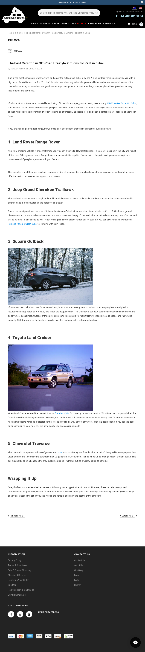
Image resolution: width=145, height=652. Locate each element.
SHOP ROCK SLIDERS (72, 2)
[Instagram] (20, 614)
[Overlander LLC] (134, 8)
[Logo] (16, 15)
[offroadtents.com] (140, 8)
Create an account (134, 11)
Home (11, 33)
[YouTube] (29, 614)
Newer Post (127, 516)
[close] (142, 2)
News (20, 33)
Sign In (119, 11)
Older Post (17, 516)
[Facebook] (11, 614)
